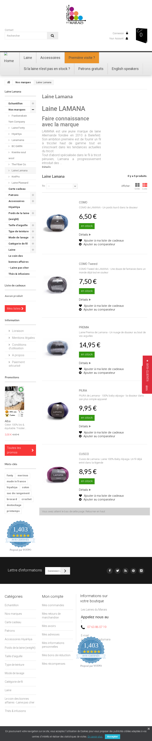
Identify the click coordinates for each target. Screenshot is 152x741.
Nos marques (23, 82)
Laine (12, 249)
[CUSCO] (57, 475)
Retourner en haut (95, 511)
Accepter (112, 736)
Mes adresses (51, 634)
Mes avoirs (49, 626)
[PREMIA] (57, 348)
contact (9, 29)
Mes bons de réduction (56, 655)
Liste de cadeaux (15, 285)
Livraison (17, 331)
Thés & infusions (19, 273)
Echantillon (16, 103)
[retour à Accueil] (8, 82)
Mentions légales (23, 338)
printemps (13, 511)
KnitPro (15, 176)
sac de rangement (18, 493)
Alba (7, 421)
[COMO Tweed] (57, 285)
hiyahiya (12, 487)
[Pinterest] (133, 571)
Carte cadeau (17, 188)
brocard (12, 499)
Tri (43, 185)
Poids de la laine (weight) (19, 216)
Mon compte (52, 596)
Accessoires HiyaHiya (16, 204)
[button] (147, 370)
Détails (46, 166)
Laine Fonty (18, 127)
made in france (16, 481)
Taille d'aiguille (18, 225)
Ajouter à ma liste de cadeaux (103, 240)
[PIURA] (57, 411)
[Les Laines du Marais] (76, 14)
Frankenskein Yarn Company (18, 118)
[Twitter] (118, 571)
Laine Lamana (19, 170)
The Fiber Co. (19, 164)
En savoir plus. (95, 736)
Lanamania (17, 140)
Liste (144, 189)
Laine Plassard (19, 182)
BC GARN (16, 146)
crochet (26, 499)
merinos (23, 475)
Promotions (12, 377)
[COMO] (57, 223)
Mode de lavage (18, 237)
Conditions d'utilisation (17, 346)
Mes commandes (53, 605)
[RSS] (125, 571)
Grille (137, 189)
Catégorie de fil (18, 243)
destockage (14, 505)
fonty (10, 475)
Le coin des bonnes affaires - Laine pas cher (19, 261)
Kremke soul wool (17, 155)
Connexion (118, 33)
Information (12, 320)
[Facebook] (110, 571)
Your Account (116, 38)
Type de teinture (19, 231)
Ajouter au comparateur (99, 244)
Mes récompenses (53, 663)
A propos (17, 355)
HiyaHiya (16, 133)
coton (25, 487)
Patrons (13, 195)
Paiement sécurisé (17, 363)
